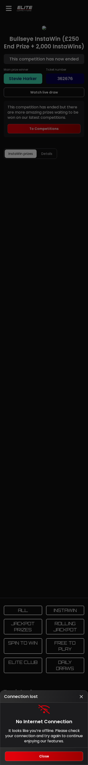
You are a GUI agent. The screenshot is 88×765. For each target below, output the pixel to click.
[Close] (81, 696)
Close (44, 756)
